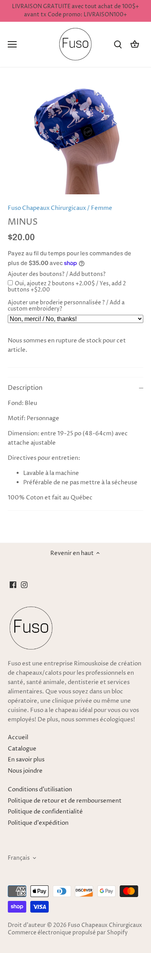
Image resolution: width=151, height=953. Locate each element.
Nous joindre (25, 771)
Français (19, 858)
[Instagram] (24, 584)
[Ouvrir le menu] (12, 44)
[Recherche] (117, 44)
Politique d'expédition (38, 823)
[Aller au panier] (134, 44)
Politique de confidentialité (45, 812)
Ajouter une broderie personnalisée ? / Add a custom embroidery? (66, 306)
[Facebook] (13, 584)
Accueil (18, 737)
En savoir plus (26, 760)
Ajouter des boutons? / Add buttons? (57, 274)
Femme (101, 208)
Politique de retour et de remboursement (65, 801)
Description (25, 388)
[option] (75, 138)
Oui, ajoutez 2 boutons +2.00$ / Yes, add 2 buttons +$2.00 (67, 286)
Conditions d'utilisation (40, 789)
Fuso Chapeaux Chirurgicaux (47, 208)
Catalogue (22, 749)
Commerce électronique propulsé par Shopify (68, 932)
